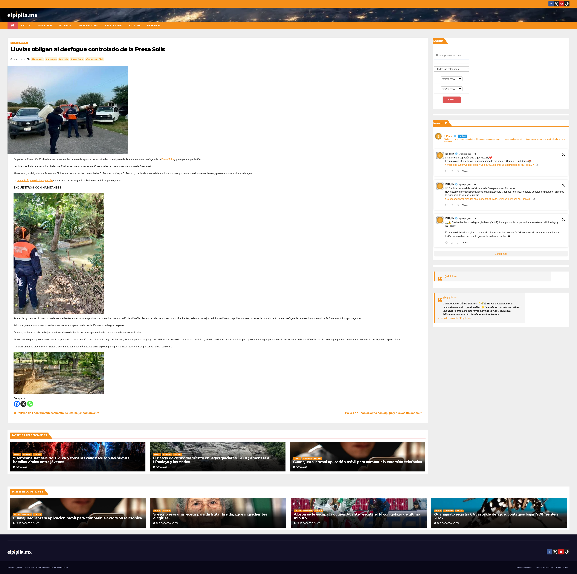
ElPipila (449, 153)
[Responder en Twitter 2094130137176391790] (447, 171)
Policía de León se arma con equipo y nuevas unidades (382, 412)
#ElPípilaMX (527, 165)
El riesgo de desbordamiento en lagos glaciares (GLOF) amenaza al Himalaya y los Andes (211, 460)
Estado (26, 25)
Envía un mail (562, 567)
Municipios (45, 25)
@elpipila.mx (451, 276)
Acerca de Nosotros (544, 567)
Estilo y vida (114, 25)
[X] (23, 404)
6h (475, 185)
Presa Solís (167, 159)
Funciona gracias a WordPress (21, 567)
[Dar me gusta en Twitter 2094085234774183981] (459, 243)
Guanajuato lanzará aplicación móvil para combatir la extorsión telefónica (357, 462)
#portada (63, 59)
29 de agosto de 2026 (27, 523)
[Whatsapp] (30, 404)
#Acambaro (37, 59)
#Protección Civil (94, 59)
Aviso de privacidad (524, 567)
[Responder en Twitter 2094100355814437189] (447, 205)
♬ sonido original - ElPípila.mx (454, 318)
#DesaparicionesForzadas (459, 199)
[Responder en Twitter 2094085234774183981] (447, 243)
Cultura (135, 25)
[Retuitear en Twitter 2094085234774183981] (453, 243)
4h (475, 154)
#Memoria (479, 199)
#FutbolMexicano (511, 165)
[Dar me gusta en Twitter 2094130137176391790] (459, 171)
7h (475, 219)
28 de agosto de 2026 (449, 523)
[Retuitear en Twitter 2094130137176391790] (453, 171)
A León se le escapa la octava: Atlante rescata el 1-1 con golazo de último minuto (357, 516)
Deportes (153, 25)
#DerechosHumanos (506, 199)
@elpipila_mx (465, 154)
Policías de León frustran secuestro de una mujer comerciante (57, 412)
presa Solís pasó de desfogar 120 (35, 180)
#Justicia (490, 199)
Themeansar (62, 567)
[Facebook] (17, 404)
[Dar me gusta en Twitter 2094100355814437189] (459, 205)
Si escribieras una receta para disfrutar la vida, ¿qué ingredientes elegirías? (210, 516)
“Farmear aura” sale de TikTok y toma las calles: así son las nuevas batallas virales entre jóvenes (71, 460)
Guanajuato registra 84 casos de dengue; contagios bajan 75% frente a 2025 (496, 516)
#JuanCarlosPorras (468, 165)
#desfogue (51, 59)
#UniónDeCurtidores (490, 165)
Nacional (65, 25)
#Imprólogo (451, 165)
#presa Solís (77, 59)
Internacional (88, 25)
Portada (23, 43)
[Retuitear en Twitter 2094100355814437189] (453, 205)
